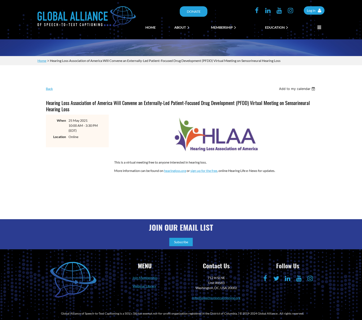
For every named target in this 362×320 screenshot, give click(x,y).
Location (59, 137)
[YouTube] (279, 10)
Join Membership (144, 278)
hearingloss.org (175, 171)
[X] (276, 278)
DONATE (193, 11)
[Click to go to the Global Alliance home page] (86, 25)
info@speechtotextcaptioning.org (216, 298)
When (61, 120)
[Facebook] (256, 10)
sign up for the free (203, 171)
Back (49, 89)
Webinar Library (144, 286)
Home (41, 61)
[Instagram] (290, 10)
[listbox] (297, 88)
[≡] (318, 27)
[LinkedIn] (268, 10)
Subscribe (181, 242)
